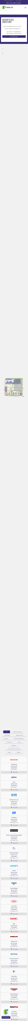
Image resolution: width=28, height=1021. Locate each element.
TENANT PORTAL (18, 0)
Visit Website (14, 767)
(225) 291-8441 (14, 943)
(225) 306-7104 (14, 960)
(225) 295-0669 (14, 1013)
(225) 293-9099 (14, 907)
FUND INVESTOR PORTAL (8, 0)
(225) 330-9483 (14, 836)
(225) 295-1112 (14, 801)
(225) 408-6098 (14, 995)
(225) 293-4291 (14, 766)
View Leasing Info (6, 1017)
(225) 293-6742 (14, 872)
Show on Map (15, 772)
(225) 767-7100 (14, 925)
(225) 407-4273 (14, 854)
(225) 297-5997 (14, 783)
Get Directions (14, 36)
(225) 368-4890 (14, 819)
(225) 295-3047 (14, 978)
